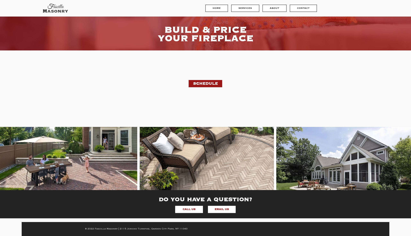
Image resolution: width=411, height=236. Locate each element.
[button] (189, 209)
